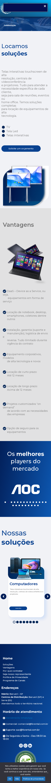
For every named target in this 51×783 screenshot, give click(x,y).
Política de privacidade (33, 779)
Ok (10, 779)
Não (17, 779)
